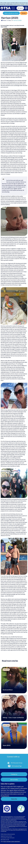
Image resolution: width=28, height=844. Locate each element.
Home (4, 20)
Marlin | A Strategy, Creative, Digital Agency (11, 841)
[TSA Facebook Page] (15, 766)
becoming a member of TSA (21, 4)
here (7, 819)
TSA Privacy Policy (12, 826)
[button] (14, 779)
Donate (24, 13)
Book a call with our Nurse (11, 13)
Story (9, 20)
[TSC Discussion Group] (14, 763)
